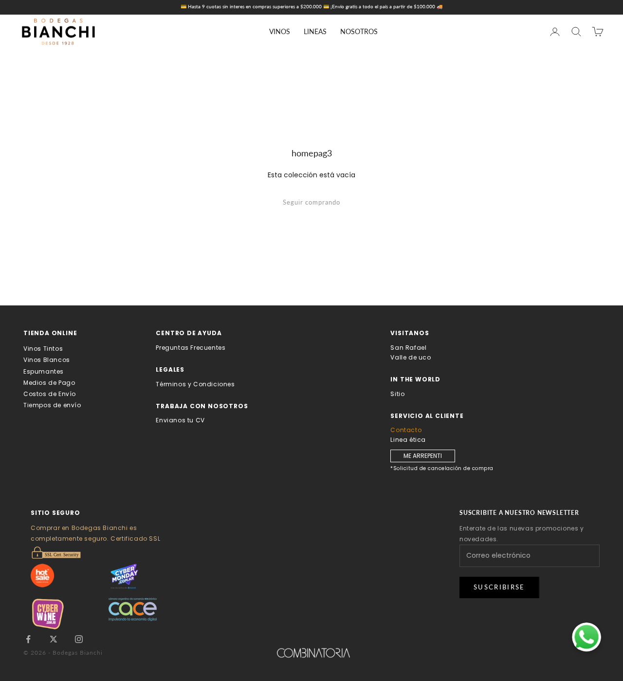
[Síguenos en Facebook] (28, 639)
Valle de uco (410, 357)
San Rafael (408, 347)
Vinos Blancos (46, 360)
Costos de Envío (49, 394)
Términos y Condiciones (195, 384)
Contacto (405, 430)
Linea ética (408, 439)
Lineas (315, 31)
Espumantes (43, 371)
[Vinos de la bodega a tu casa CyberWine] (70, 614)
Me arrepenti (422, 456)
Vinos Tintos (43, 348)
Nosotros (359, 31)
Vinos (279, 31)
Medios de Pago (49, 382)
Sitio (397, 394)
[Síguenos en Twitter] (53, 639)
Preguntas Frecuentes (190, 347)
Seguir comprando (311, 202)
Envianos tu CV (180, 420)
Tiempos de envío (52, 405)
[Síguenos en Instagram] (79, 639)
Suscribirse (499, 587)
